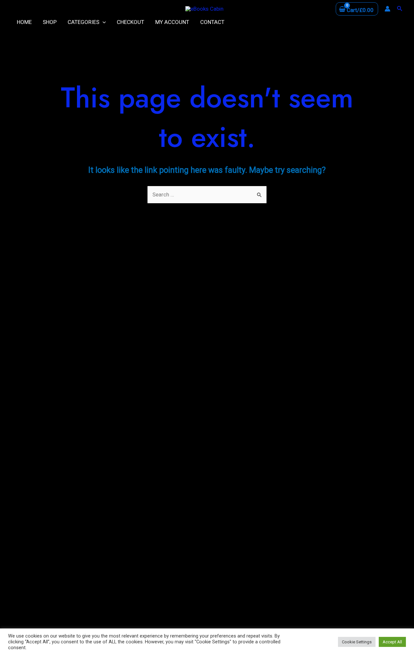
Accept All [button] (392, 641)
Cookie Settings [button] (357, 641)
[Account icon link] (387, 9)
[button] (400, 9)
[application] (102, 22)
